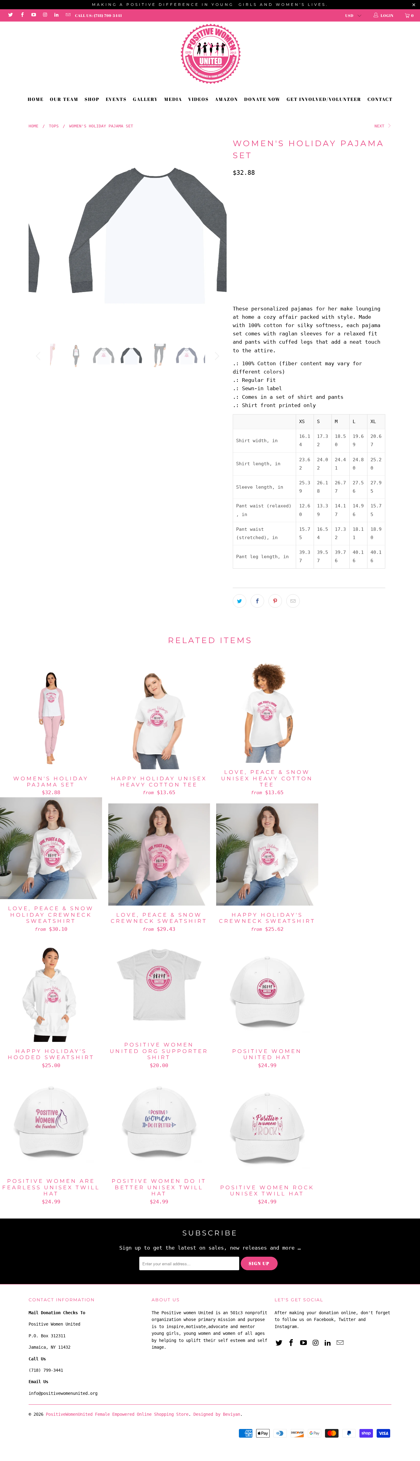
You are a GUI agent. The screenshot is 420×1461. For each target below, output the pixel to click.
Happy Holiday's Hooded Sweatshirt (51, 991)
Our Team (64, 99)
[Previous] (39, 235)
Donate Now (262, 99)
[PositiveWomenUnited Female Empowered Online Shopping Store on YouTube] (33, 15)
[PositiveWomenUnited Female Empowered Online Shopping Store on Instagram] (44, 15)
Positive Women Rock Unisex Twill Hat (267, 1127)
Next (380, 126)
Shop (92, 99)
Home (36, 99)
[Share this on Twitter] (239, 601)
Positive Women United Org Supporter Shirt (159, 985)
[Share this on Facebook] (257, 601)
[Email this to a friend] (293, 601)
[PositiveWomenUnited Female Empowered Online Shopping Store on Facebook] (21, 15)
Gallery (145, 99)
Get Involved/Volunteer (324, 99)
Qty (236, 246)
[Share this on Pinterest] (275, 601)
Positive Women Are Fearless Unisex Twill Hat (51, 1121)
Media (173, 99)
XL (300, 227)
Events (116, 99)
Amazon (226, 99)
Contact (380, 99)
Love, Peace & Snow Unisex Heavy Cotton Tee (267, 712)
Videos (198, 99)
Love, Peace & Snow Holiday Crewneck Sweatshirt (51, 848)
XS (239, 227)
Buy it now (345, 276)
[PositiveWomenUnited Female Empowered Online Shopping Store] (210, 54)
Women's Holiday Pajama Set (51, 718)
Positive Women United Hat (267, 991)
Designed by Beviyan (216, 1414)
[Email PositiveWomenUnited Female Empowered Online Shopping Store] (67, 15)
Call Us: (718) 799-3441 (98, 15)
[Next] (216, 235)
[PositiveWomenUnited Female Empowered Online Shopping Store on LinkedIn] (56, 15)
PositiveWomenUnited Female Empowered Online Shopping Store (117, 1414)
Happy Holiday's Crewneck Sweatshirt (267, 854)
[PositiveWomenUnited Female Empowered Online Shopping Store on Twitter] (10, 15)
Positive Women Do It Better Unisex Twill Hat (159, 1121)
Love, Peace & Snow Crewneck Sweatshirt (159, 854)
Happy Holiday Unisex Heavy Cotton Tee (159, 718)
